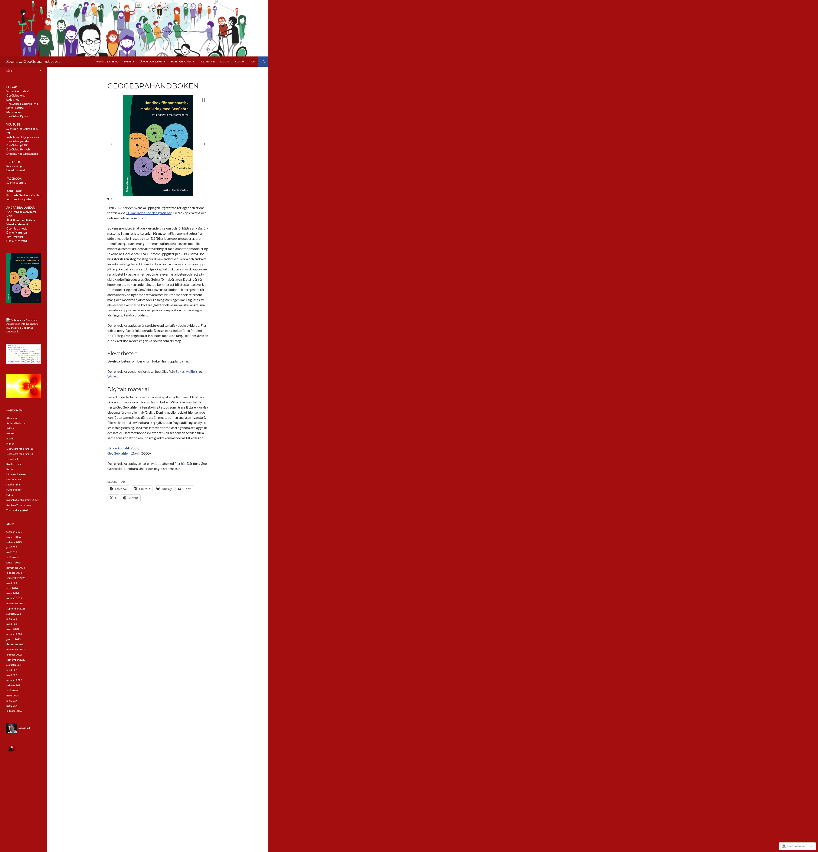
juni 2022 (11, 669)
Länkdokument (15, 170)
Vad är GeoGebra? (107, 61)
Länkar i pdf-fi (117, 448)
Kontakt (240, 61)
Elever (10, 438)
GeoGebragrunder (17, 141)
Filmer (10, 443)
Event (127, 61)
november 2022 (15, 649)
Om (253, 61)
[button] (111, 144)
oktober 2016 (14, 710)
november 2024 (15, 567)
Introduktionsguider (18, 199)
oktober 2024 (14, 572)
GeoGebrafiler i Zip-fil (123, 453)
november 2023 (15, 603)
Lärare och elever (151, 61)
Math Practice (15, 108)
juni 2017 (11, 700)
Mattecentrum (14, 479)
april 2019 (12, 690)
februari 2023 (14, 634)
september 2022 (15, 659)
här (186, 361)
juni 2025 (11, 547)
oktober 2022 (14, 654)
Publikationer (181, 61)
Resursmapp (207, 61)
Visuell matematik (17, 224)
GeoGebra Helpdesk (19, 103)
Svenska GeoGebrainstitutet (33, 61)
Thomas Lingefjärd (17, 510)
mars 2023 (12, 629)
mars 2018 (12, 695)
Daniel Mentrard (16, 241)
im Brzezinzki (16, 236)
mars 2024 (12, 593)
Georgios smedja (16, 228)
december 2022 (15, 644)
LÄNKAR (11, 87)
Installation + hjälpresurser (22, 137)
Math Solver (14, 112)
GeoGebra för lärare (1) (19, 448)
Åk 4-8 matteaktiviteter (21, 220)
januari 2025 (13, 562)
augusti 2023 (13, 613)
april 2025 (12, 557)
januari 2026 (13, 537)
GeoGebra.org (15, 95)
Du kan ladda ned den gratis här (148, 213)
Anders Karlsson (16, 423)
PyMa (9, 494)
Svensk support (16, 182)
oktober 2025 (14, 542)
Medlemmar (13, 484)
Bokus (180, 371)
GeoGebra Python (17, 116)
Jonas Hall (12, 459)
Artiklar (10, 428)
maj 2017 (11, 705)
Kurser (10, 469)
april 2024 (12, 588)
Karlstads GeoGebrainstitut (23, 195)
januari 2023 (13, 639)
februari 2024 (14, 598)
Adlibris (192, 371)
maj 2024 (11, 583)
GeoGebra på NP (17, 145)
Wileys (112, 376)
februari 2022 (14, 680)
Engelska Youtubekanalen (22, 153)
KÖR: (9, 70)
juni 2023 (11, 618)
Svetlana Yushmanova (18, 505)
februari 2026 (14, 531)
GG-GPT (224, 61)
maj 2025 (11, 552)
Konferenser (13, 464)
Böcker (10, 433)
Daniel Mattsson (16, 232)
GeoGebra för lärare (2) (19, 453)
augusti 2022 (13, 664)
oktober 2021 (14, 685)
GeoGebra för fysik (18, 149)
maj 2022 (11, 675)
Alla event (12, 418)
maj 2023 (11, 623)
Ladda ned (12, 99)
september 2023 (15, 608)
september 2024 (15, 577)
